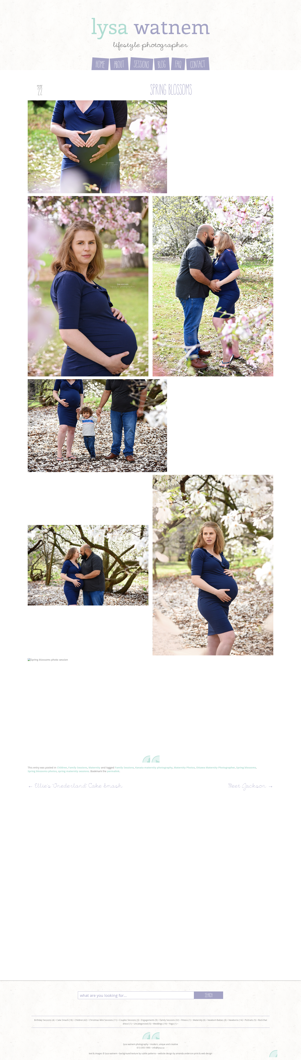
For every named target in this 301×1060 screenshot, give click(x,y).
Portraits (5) (250, 1020)
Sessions (141, 65)
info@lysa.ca (158, 1047)
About (119, 65)
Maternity (94, 767)
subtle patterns (148, 1053)
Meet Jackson (250, 787)
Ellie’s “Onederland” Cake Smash (75, 787)
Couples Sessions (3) (129, 1020)
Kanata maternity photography (154, 767)
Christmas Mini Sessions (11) (103, 1020)
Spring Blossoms (171, 91)
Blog (162, 65)
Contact (198, 65)
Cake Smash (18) (64, 1020)
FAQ (178, 65)
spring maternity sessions (73, 771)
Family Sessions (77, 767)
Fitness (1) (186, 1020)
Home (100, 65)
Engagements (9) (149, 1020)
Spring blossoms (246, 767)
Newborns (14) (236, 1020)
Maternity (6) (199, 1020)
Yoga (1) (173, 1023)
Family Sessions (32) (169, 1020)
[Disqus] (150, 841)
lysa (150, 26)
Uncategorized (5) (142, 1023)
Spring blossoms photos (42, 771)
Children (62, 767)
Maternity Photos (184, 767)
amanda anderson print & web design (194, 1053)
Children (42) (81, 1020)
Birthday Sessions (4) (44, 1020)
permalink (113, 771)
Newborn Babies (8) (217, 1020)
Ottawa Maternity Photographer (215, 767)
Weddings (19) (160, 1023)
